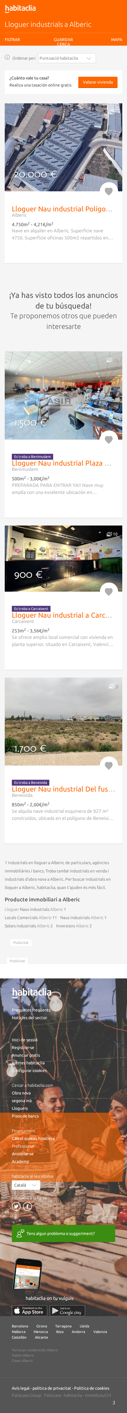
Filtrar (12, 39)
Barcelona (20, 1326)
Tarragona (63, 1326)
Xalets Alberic (23, 1355)
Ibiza (60, 1332)
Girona (41, 1326)
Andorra (78, 1332)
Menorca (41, 1332)
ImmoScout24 (98, 1395)
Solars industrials (27, 925)
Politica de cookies (91, 1388)
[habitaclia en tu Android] (67, 1310)
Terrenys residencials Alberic (35, 1350)
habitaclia (73, 1395)
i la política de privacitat (74, 63)
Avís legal (46, 63)
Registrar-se (23, 1047)
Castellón (19, 1337)
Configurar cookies (29, 1070)
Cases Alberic (22, 1361)
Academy (20, 1161)
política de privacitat (51, 1388)
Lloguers (20, 1108)
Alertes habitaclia (28, 1062)
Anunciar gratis (26, 1055)
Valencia (100, 1332)
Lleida (84, 1326)
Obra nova (21, 1093)
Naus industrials (34, 909)
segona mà (22, 1100)
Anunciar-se (23, 1153)
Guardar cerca (63, 73)
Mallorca (18, 1332)
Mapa (116, 39)
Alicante (41, 1337)
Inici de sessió (25, 1039)
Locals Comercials (28, 917)
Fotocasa (52, 1395)
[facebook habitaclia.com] (27, 1206)
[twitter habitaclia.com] (16, 1206)
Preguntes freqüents (31, 1010)
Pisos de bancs (25, 1116)
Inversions (72, 925)
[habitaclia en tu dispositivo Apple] (29, 1310)
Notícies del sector (29, 1017)
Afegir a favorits (109, 191)
